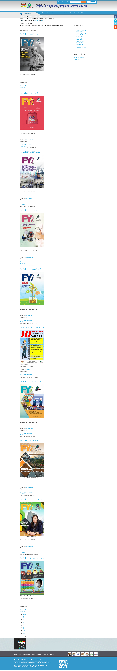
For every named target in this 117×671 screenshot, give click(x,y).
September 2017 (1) (81, 33)
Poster (28, 369)
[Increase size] (19, 648)
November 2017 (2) (81, 30)
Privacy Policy (17, 654)
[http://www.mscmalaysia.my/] (78, 654)
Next (24, 632)
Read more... (23, 87)
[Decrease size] (24, 648)
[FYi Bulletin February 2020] (32, 229)
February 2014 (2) (80, 44)
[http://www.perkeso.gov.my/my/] (91, 654)
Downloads (68, 12)
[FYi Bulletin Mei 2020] (32, 53)
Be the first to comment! (26, 85)
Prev (24, 614)
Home (43, 12)
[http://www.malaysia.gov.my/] (69, 654)
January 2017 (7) (80, 36)
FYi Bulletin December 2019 (32, 381)
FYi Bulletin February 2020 (31, 210)
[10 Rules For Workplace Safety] (32, 347)
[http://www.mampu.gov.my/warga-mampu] (96, 654)
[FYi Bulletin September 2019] (32, 577)
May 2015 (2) (79, 38)
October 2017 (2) (80, 31)
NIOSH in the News (79, 57)
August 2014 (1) (80, 41)
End (24, 633)
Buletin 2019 (29, 428)
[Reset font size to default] (22, 648)
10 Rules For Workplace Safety (32, 327)
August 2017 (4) (80, 34)
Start (24, 613)
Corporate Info (50, 12)
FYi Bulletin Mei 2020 (29, 34)
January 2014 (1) (80, 46)
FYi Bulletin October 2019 (31, 499)
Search (83, 1)
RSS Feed (76, 60)
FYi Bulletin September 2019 (32, 558)
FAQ (75, 12)
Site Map (52, 654)
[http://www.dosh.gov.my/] (87, 654)
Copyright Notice (36, 654)
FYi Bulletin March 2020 (30, 151)
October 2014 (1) (80, 39)
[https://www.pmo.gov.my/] (74, 654)
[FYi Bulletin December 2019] (32, 401)
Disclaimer (45, 654)
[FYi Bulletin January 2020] (32, 288)
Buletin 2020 (29, 81)
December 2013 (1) (81, 47)
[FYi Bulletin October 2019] (32, 518)
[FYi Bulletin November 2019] (32, 460)
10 (24, 630)
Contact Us (80, 12)
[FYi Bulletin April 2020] (32, 112)
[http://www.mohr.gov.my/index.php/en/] (83, 654)
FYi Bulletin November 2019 (32, 440)
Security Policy (26, 654)
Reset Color (21, 643)
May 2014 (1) (79, 42)
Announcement (59, 12)
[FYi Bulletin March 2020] (32, 171)
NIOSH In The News (38, 20)
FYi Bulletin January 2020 (30, 269)
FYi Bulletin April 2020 (29, 93)
